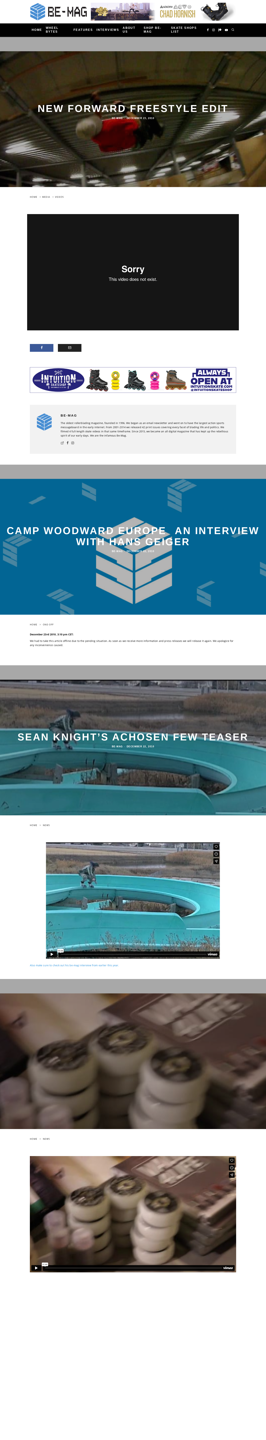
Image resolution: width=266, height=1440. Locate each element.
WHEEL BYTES (52, 29)
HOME (37, 29)
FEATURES (83, 29)
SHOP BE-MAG (152, 29)
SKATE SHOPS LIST (184, 29)
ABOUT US (129, 29)
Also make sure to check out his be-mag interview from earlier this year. (75, 965)
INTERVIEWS (107, 29)
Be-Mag (117, 118)
